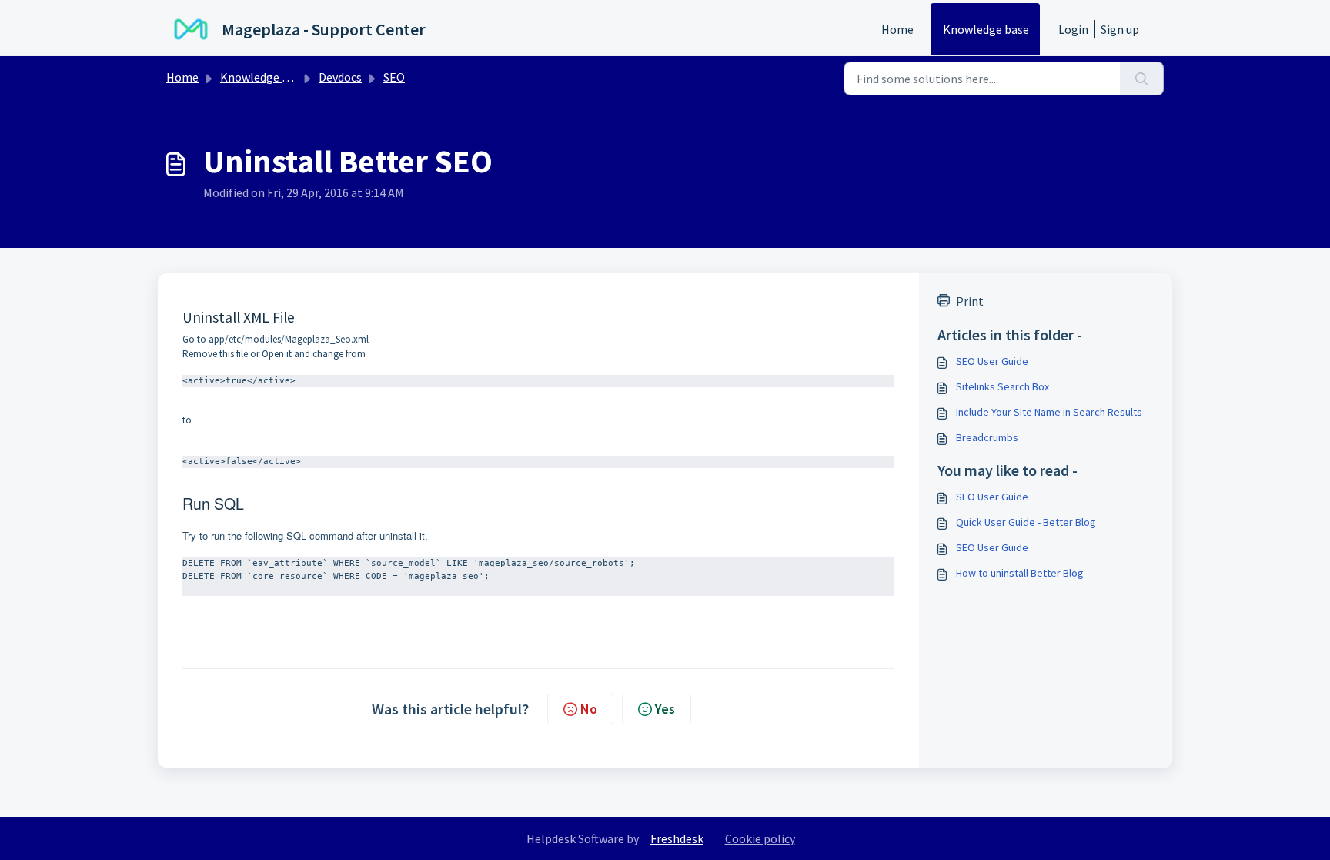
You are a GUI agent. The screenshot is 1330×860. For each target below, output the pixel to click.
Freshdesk (676, 838)
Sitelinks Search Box (1002, 386)
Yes (665, 709)
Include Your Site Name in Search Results (1049, 412)
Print (970, 301)
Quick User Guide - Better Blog (1026, 522)
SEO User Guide (992, 361)
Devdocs (340, 77)
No (588, 709)
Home (897, 29)
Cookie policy (760, 838)
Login (1073, 29)
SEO (394, 77)
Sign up (1120, 29)
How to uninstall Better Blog (1020, 573)
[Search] (1142, 78)
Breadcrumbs (987, 437)
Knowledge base (986, 29)
